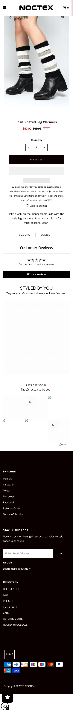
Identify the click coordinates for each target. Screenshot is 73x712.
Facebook (8, 502)
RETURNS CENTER (13, 619)
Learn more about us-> (17, 569)
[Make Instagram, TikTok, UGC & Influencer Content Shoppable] (63, 445)
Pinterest (8, 496)
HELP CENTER (11, 589)
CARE (6, 613)
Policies (7, 479)
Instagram (9, 485)
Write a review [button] (36, 274)
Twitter (7, 491)
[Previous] (10, 17)
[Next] (19, 17)
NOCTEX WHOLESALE (15, 625)
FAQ (5, 595)
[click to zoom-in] (63, 17)
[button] (36, 171)
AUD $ (9, 654)
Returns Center (12, 508)
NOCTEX (29, 686)
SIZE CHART (26, 235)
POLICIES (44, 235)
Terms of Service (13, 514)
